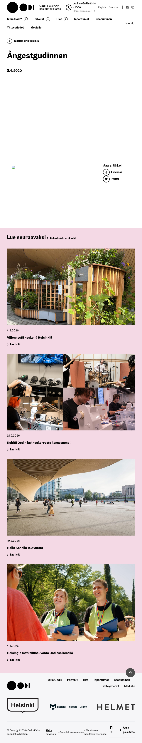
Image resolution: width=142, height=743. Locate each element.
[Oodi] (18, 685)
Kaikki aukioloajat (82, 11)
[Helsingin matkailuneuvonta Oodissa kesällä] (71, 602)
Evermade (101, 734)
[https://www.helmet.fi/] (116, 706)
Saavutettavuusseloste (72, 732)
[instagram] (133, 7)
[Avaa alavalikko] (25, 19)
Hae (128, 23)
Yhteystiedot (15, 27)
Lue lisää (15, 344)
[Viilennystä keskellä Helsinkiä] (71, 287)
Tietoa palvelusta (51, 732)
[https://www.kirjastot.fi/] (68, 706)
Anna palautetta (129, 730)
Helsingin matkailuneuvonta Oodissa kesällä (40, 653)
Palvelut (39, 19)
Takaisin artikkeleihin (26, 41)
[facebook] (127, 7)
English (102, 7)
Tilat (59, 19)
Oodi (21, 7)
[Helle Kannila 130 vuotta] (71, 497)
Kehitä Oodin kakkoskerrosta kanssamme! (39, 442)
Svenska (113, 7)
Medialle (36, 27)
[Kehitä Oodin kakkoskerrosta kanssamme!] (71, 392)
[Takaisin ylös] (130, 672)
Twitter (115, 179)
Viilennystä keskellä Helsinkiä (29, 337)
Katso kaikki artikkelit (63, 238)
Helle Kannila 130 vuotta (25, 548)
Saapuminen (104, 19)
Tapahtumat (81, 19)
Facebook (116, 172)
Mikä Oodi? (14, 19)
